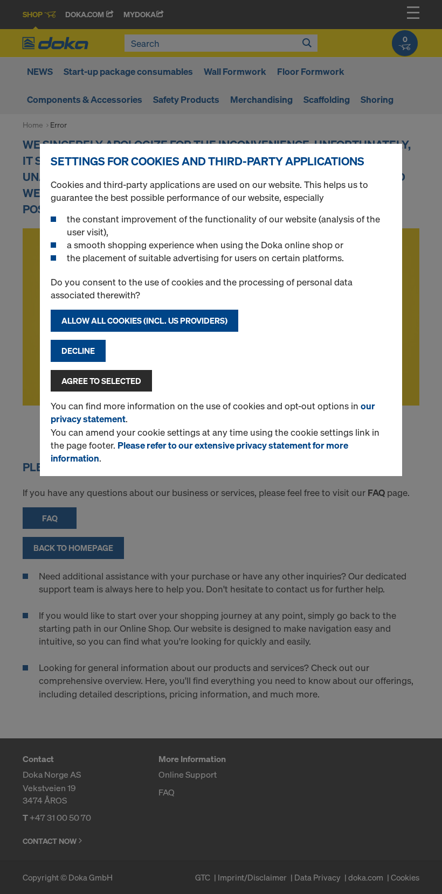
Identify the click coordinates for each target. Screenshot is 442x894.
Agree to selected (101, 380)
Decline (78, 350)
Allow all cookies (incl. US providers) (144, 320)
